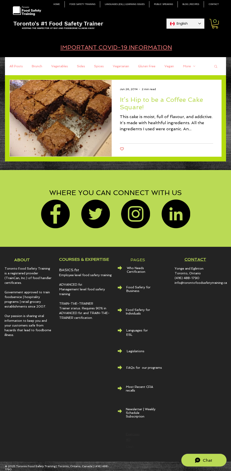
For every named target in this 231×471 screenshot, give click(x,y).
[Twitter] (95, 213)
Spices (99, 66)
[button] (215, 23)
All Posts (16, 66)
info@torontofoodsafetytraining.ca (201, 282)
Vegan (169, 66)
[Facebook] (55, 213)
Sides (81, 66)
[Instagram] (135, 213)
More (187, 66)
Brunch (37, 66)
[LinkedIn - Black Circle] (175, 213)
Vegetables (59, 66)
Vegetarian (121, 66)
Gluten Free (146, 66)
